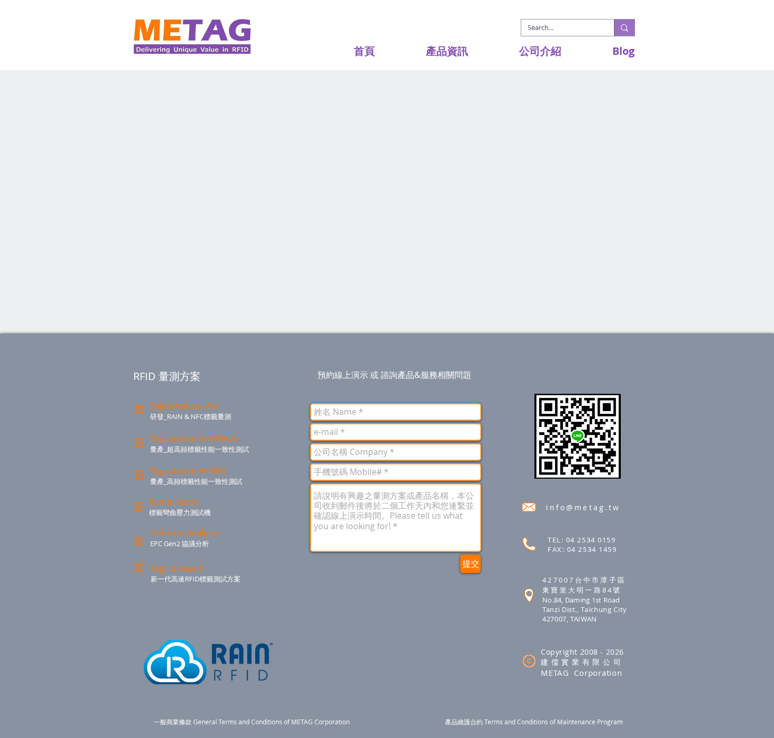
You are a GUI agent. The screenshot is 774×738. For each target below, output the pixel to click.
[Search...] (624, 28)
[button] (429, 51)
